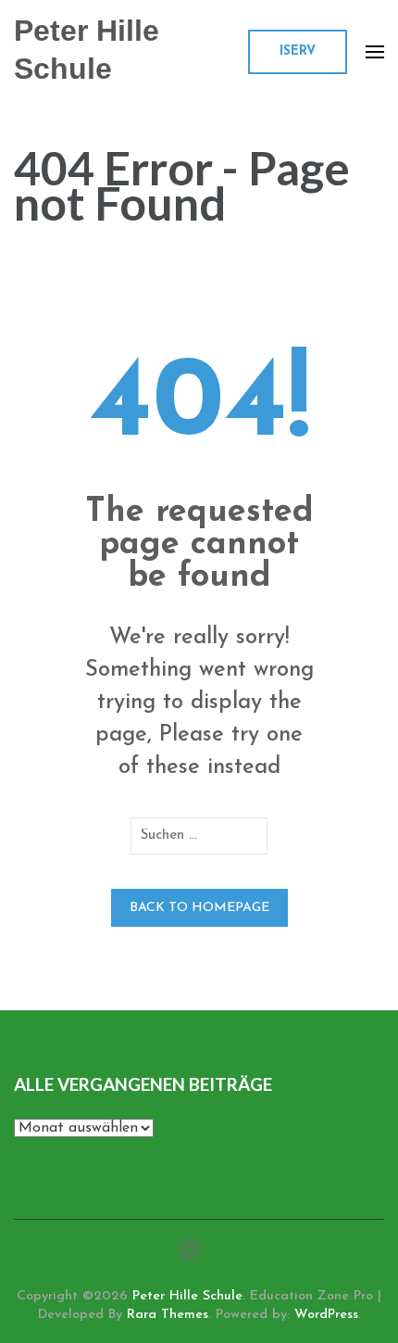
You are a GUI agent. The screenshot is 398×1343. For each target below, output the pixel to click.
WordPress (326, 1315)
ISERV (298, 51)
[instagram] (189, 1252)
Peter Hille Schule (187, 1296)
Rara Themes (167, 1315)
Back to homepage (199, 908)
